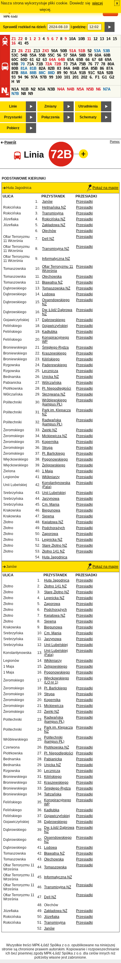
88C (42, 73)
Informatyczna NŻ (56, 259)
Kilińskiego (51, 359)
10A (72, 39)
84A (66, 68)
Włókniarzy (51, 477)
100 (59, 77)
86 (102, 68)
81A (24, 68)
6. (91, 77)
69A (108, 59)
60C (14, 59)
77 (97, 64)
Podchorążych (53, 528)
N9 (30, 93)
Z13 (36, 51)
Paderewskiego (54, 365)
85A (85, 68)
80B (14, 68)
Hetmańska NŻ (54, 207)
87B (14, 73)
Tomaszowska (55, 867)
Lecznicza (50, 371)
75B (82, 64)
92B (109, 73)
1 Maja (47, 471)
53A (97, 51)
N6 (98, 89)
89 (59, 73)
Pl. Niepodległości (56, 388)
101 (67, 77)
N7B (15, 93)
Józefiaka (51, 917)
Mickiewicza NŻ (54, 436)
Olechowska (52, 277)
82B (51, 68)
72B (57, 64)
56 (59, 55)
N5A (80, 89)
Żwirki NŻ (49, 430)
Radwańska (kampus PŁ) (52, 422)
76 (90, 64)
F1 (97, 77)
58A (73, 55)
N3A (41, 89)
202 (84, 77)
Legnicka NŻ (52, 540)
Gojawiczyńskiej (55, 326)
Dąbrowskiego (53, 320)
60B (107, 55)
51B (81, 51)
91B (82, 73)
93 (13, 77)
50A (54, 51)
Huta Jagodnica (54, 557)
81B (33, 68)
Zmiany (50, 106)
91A (73, 73)
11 (89, 39)
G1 (104, 77)
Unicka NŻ (50, 377)
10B (81, 39)
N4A (61, 89)
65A (70, 59)
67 (94, 59)
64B (61, 59)
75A (73, 64)
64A (52, 59)
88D (51, 73)
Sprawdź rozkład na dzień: (24, 27)
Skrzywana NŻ (53, 394)
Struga (47, 448)
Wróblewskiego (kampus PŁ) (54, 402)
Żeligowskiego (53, 465)
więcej (97, 3)
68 (100, 59)
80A (110, 64)
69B (14, 64)
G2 (111, 77)
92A (100, 73)
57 (65, 55)
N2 (33, 89)
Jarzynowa (50, 499)
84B (76, 68)
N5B (90, 89)
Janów (47, 202)
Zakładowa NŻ (53, 225)
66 (87, 59)
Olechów (49, 231)
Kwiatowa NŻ (52, 522)
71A (30, 64)
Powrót (10, 142)
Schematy (88, 117)
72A (48, 64)
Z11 (28, 51)
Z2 (20, 39)
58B (82, 55)
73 (65, 64)
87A (109, 68)
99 (51, 77)
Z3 (13, 51)
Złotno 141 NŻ (53, 551)
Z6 (20, 51)
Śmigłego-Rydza (55, 347)
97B (43, 77)
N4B (70, 89)
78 (103, 64)
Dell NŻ (48, 239)
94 (20, 77)
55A (33, 55)
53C (14, 55)
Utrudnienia (88, 106)
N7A (106, 89)
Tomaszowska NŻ (56, 288)
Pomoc (115, 141)
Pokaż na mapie (105, 188)
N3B (51, 89)
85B (94, 68)
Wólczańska (51, 383)
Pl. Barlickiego (53, 453)
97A (34, 77)
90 (65, 73)
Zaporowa (50, 534)
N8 (23, 93)
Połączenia (50, 117)
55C (51, 55)
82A (42, 68)
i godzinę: (79, 27)
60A (98, 55)
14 (108, 39)
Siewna (48, 516)
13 (102, 39)
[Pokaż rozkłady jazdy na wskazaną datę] (110, 27)
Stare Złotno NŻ (54, 545)
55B (42, 55)
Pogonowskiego (55, 459)
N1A (15, 89)
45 (26, 43)
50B (63, 51)
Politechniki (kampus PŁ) (54, 739)
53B (106, 51)
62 (38, 59)
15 (115, 39)
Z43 (45, 51)
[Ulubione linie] (81, 153)
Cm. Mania (50, 504)
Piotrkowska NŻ (56, 747)
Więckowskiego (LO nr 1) (56, 680)
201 (76, 77)
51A (72, 51)
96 (26, 77)
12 (95, 39)
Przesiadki (84, 202)
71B (39, 64)
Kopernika (50, 442)
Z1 (13, 39)
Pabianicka (53, 759)
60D (24, 59)
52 (90, 51)
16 (13, 43)
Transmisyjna (52, 213)
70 (23, 64)
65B (79, 59)
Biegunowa (51, 510)
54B (24, 55)
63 (45, 59)
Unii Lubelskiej (54, 493)
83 (59, 68)
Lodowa (48, 294)
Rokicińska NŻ (53, 219)
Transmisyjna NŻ (55, 249)
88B (33, 73)
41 (20, 43)
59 (90, 55)
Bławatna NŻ (52, 282)
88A (24, 73)
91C (91, 73)
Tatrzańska (52, 794)
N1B (24, 89)
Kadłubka (49, 332)
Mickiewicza (53, 706)
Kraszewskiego (54, 353)
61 (32, 59)
